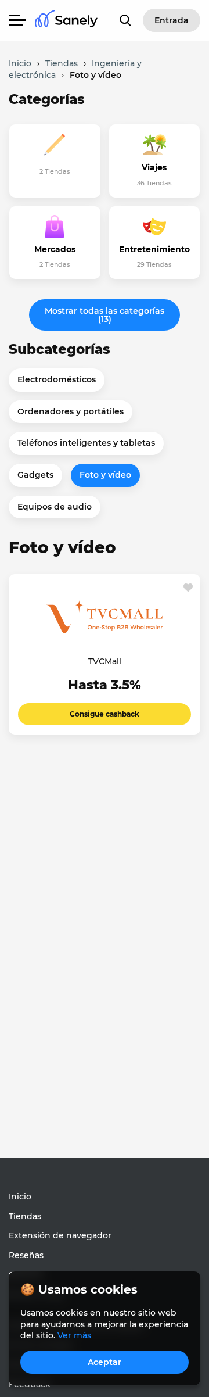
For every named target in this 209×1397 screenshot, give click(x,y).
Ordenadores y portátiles (70, 411)
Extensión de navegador (60, 1235)
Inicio (20, 1196)
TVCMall (104, 661)
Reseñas (26, 1255)
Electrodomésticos (56, 379)
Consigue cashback (104, 714)
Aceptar (104, 1362)
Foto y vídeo (105, 475)
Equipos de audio (54, 507)
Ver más (74, 1335)
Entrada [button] (171, 20)
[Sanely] (66, 20)
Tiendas (25, 1216)
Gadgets (35, 475)
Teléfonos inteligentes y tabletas (86, 443)
